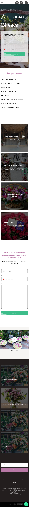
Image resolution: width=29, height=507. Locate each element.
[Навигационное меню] (26, 2)
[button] (17, 2)
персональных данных (14, 280)
